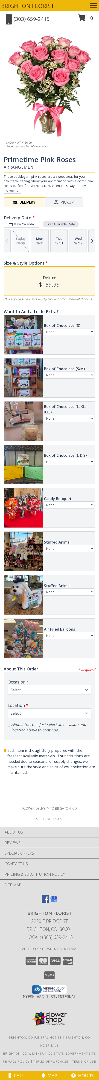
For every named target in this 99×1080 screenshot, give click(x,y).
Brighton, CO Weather (23, 1053)
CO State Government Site (72, 1053)
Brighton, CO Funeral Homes (35, 1037)
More (10, 191)
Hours (85, 1075)
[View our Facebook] (45, 901)
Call (18, 1075)
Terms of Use (84, 1061)
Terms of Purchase (50, 1061)
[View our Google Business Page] (53, 901)
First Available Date (60, 224)
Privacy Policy (16, 1061)
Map (51, 1075)
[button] (85, 19)
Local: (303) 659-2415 (49, 937)
